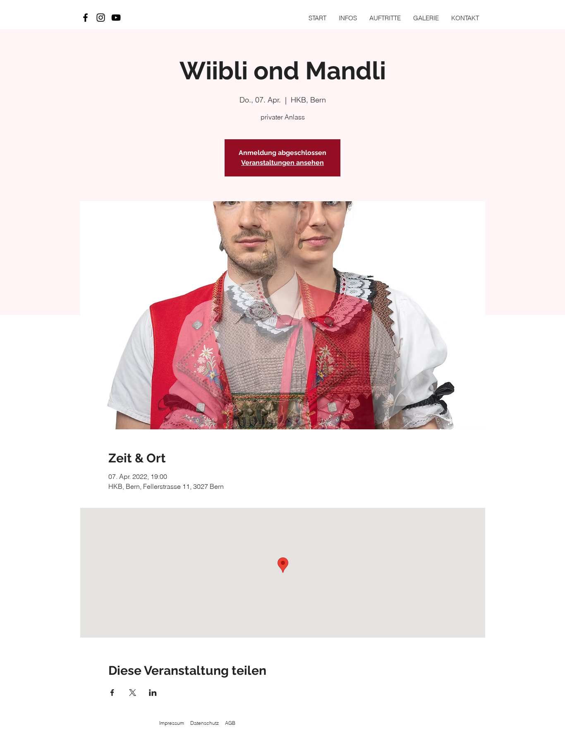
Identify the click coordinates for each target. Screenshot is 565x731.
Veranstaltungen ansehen (282, 163)
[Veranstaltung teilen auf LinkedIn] (153, 692)
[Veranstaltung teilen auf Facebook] (112, 692)
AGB (230, 723)
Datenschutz (204, 723)
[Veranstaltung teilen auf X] (132, 692)
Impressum (171, 723)
